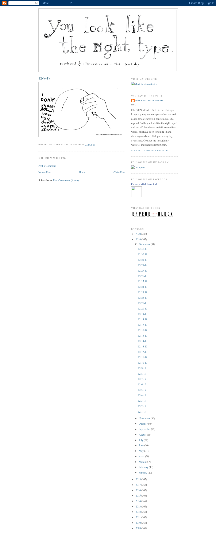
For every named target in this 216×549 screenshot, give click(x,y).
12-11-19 (142, 357)
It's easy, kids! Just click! (144, 184)
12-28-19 (142, 265)
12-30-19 (142, 254)
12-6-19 (142, 384)
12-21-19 (142, 303)
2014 (138, 501)
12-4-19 (142, 395)
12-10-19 (142, 363)
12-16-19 (142, 330)
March (142, 462)
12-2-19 (142, 406)
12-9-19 (142, 368)
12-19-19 (142, 314)
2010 (138, 523)
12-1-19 (142, 411)
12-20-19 (142, 308)
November (145, 418)
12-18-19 (142, 319)
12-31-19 (142, 249)
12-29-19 (142, 260)
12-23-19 (142, 292)
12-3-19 (142, 400)
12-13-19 (142, 346)
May (141, 451)
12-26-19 (142, 276)
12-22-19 (142, 298)
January (143, 472)
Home (82, 172)
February (144, 467)
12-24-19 (142, 287)
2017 (138, 485)
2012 (138, 512)
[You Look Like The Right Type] (136, 196)
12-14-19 (142, 341)
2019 (138, 239)
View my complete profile (149, 150)
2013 (138, 506)
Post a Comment (47, 166)
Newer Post (44, 172)
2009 (138, 528)
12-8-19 (142, 373)
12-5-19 (142, 390)
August (143, 434)
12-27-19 (142, 270)
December (145, 244)
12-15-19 (142, 336)
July (141, 440)
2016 (138, 490)
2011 (138, 517)
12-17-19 (142, 325)
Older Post (119, 172)
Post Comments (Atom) (66, 180)
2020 (138, 234)
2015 (138, 495)
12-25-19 (142, 281)
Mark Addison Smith (149, 100)
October (143, 423)
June (141, 445)
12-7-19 (44, 78)
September (145, 429)
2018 (138, 479)
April (142, 456)
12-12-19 (142, 352)
